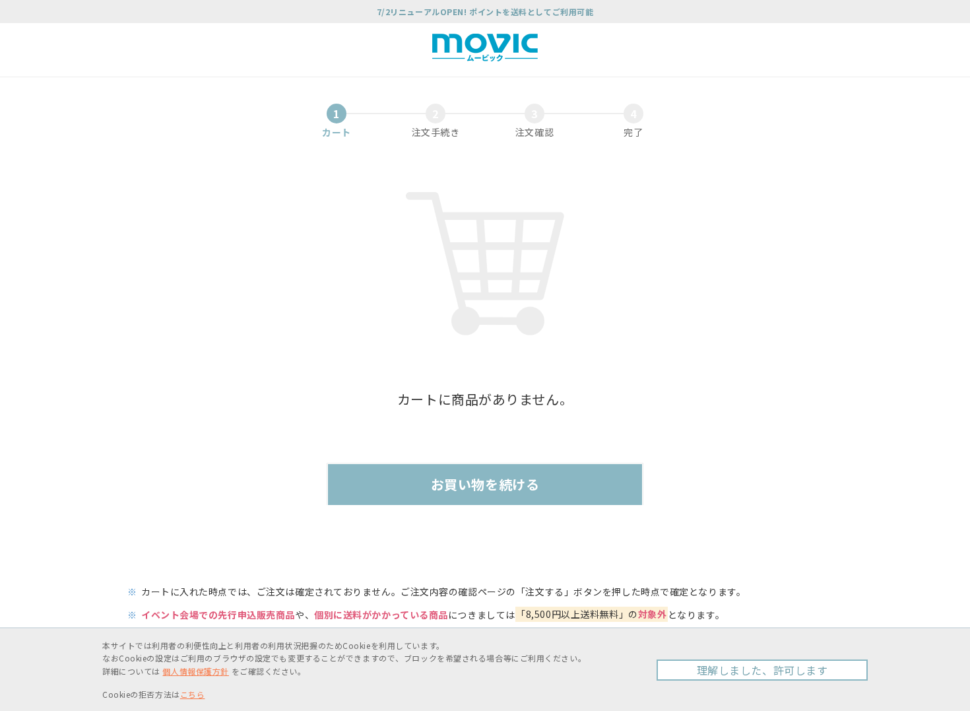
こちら (192, 694)
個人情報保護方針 (195, 671)
